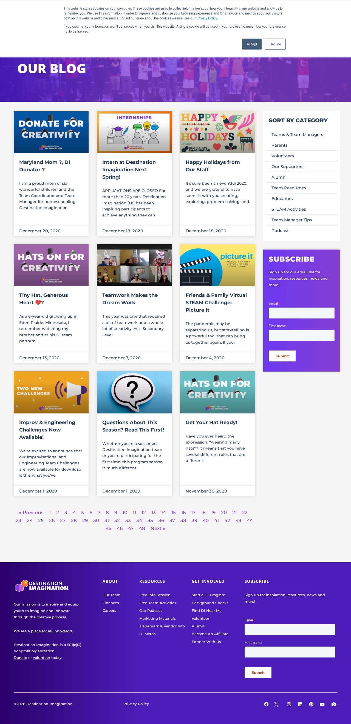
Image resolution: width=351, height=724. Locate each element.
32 (117, 520)
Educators (282, 198)
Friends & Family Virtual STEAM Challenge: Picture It (216, 302)
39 (194, 520)
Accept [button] (252, 44)
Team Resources (288, 187)
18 (203, 512)
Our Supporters (287, 166)
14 (163, 512)
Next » (158, 528)
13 (153, 512)
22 (245, 512)
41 (216, 520)
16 (183, 512)
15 (173, 512)
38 (183, 520)
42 (227, 520)
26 (52, 520)
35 (150, 520)
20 (224, 512)
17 (193, 512)
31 (106, 520)
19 (213, 512)
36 (161, 520)
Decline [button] (275, 44)
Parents (279, 145)
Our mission (25, 604)
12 (143, 512)
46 (120, 528)
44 (250, 520)
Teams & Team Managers (297, 134)
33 (128, 520)
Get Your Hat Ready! (211, 422)
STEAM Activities (288, 209)
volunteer (41, 657)
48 (142, 528)
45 (108, 528)
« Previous (31, 512)
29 (85, 520)
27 (63, 520)
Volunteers (282, 155)
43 (238, 520)
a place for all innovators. (50, 631)
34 (139, 520)
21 (234, 512)
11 (134, 512)
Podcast (280, 230)
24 (30, 520)
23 (18, 520)
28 (74, 520)
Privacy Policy (206, 18)
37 (172, 520)
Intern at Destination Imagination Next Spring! (129, 169)
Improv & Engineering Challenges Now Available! (47, 429)
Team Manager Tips (291, 219)
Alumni (279, 177)
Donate (20, 657)
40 (206, 520)
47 (131, 528)
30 (96, 520)
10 (125, 512)
